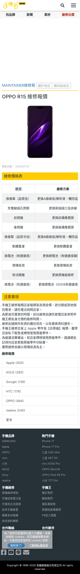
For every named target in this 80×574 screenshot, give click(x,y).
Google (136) (15, 382)
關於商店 (44, 86)
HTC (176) (13, 391)
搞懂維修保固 (10, 492)
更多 (9, 420)
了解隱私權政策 (38, 545)
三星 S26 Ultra (51, 452)
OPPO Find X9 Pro (53, 474)
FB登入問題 (49, 515)
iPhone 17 (48, 441)
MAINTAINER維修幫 (18, 85)
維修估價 (68, 15)
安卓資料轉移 (10, 520)
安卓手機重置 (10, 509)
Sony (5, 474)
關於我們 (47, 492)
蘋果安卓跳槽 (10, 515)
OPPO (6, 452)
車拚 (47, 15)
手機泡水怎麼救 (11, 504)
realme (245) (15, 410)
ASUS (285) (14, 372)
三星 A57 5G (50, 458)
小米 (4, 463)
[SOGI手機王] (14, 5)
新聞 (30, 15)
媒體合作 (47, 538)
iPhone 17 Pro (50, 446)
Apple (5, 446)
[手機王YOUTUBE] (11, 553)
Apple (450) (15, 363)
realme (6, 480)
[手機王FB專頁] (3, 553)
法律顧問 (47, 533)
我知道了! (16, 545)
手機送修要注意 (11, 498)
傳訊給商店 (61, 86)
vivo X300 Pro (51, 463)
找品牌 (10, 15)
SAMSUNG (9, 441)
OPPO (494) (15, 401)
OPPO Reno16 (51, 469)
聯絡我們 (47, 498)
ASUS (5, 469)
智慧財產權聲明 (51, 509)
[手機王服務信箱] (26, 553)
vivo (4, 458)
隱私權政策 (49, 504)
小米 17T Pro (50, 480)
